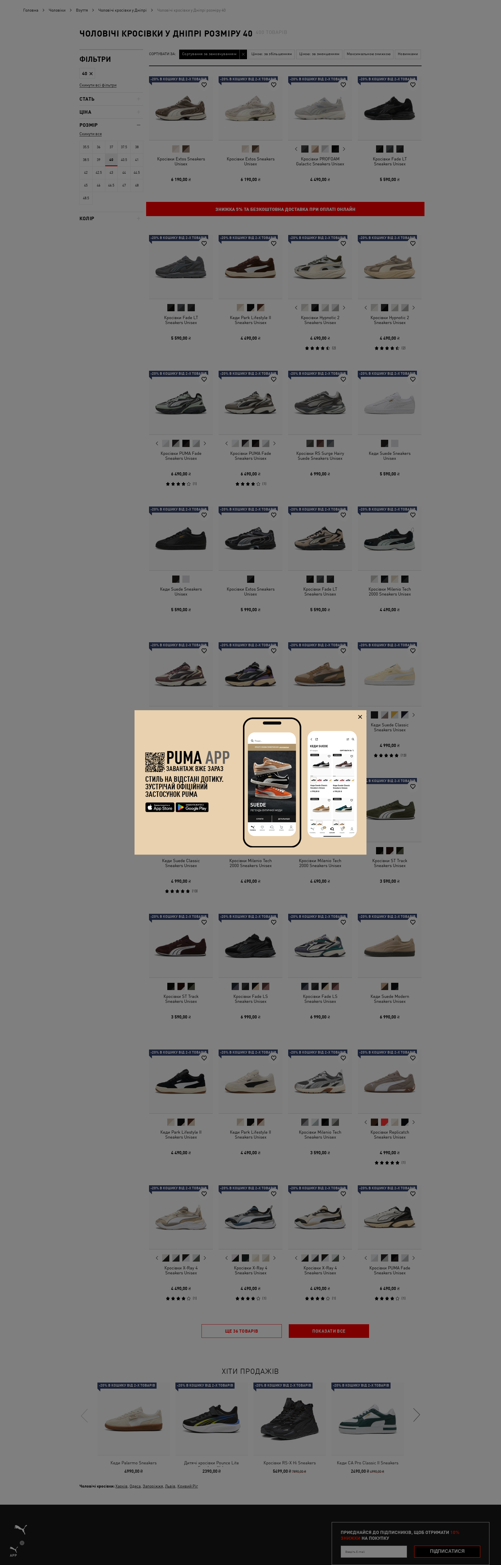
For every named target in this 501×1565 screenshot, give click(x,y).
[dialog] (250, 782)
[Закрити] (359, 716)
